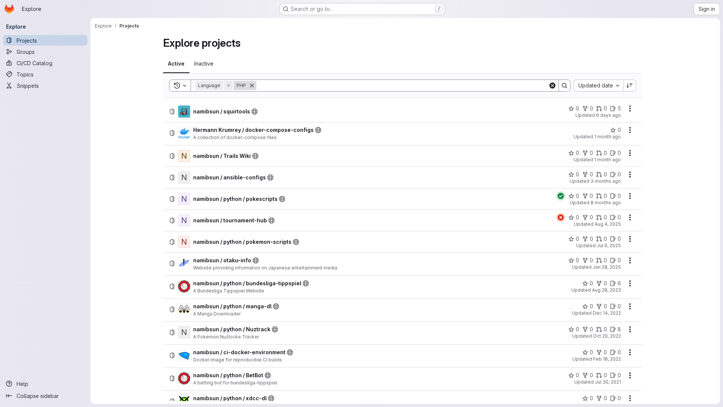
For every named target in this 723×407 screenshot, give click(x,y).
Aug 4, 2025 (608, 224)
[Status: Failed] (560, 217)
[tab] (176, 63)
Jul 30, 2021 (608, 382)
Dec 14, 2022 (607, 313)
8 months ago (605, 202)
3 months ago (605, 181)
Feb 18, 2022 (607, 359)
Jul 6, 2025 (609, 245)
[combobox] (599, 86)
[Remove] (251, 85)
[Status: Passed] (560, 195)
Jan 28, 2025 (607, 267)
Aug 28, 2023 (606, 290)
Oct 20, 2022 (607, 336)
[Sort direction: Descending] (630, 86)
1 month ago (607, 136)
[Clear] (552, 85)
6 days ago (608, 115)
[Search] (564, 86)
